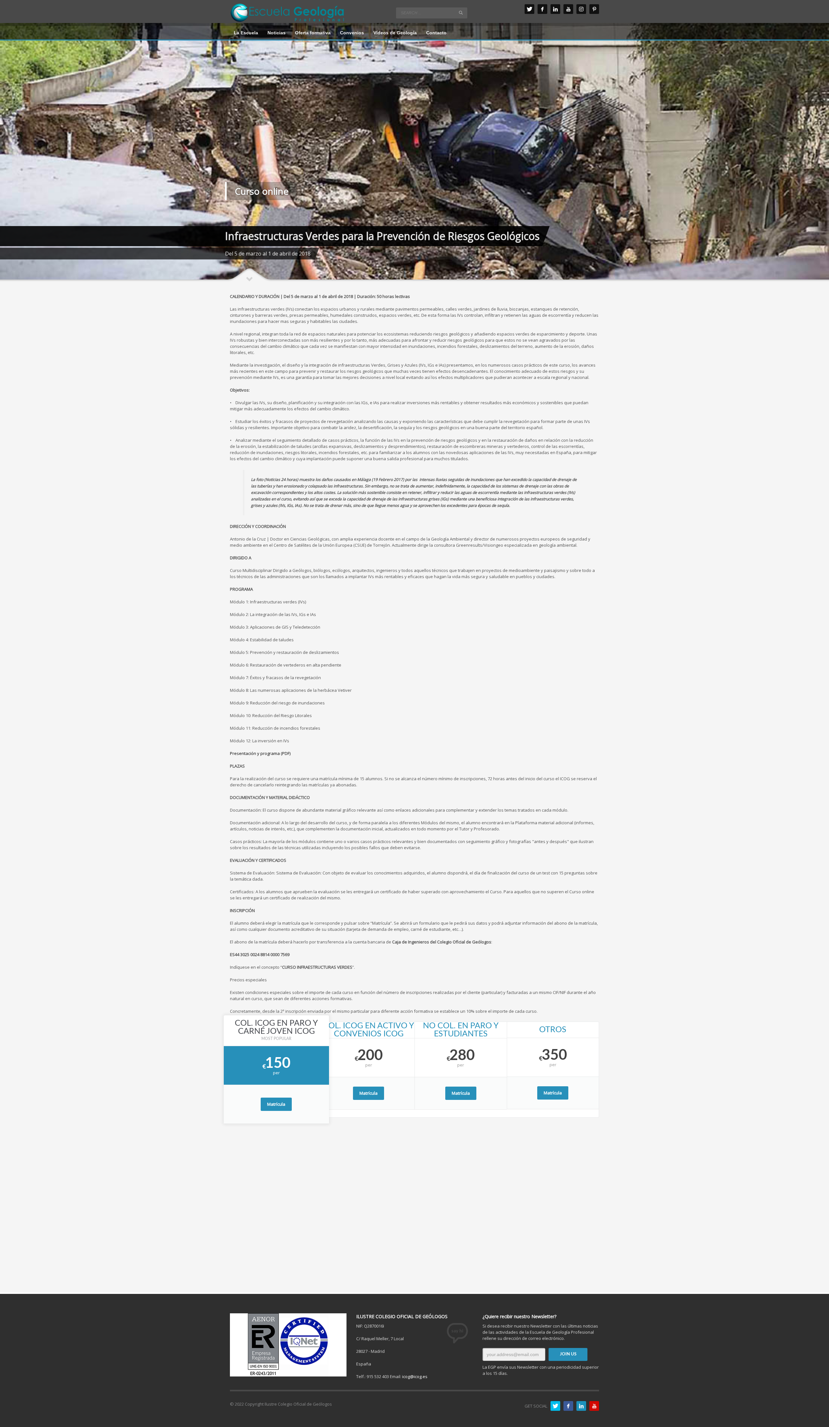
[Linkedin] (555, 9)
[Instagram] (581, 9)
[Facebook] (542, 9)
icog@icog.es (414, 1376)
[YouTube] (568, 9)
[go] (461, 12)
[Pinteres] (594, 9)
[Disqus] (414, 1210)
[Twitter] (529, 9)
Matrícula (276, 1104)
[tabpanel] (414, 152)
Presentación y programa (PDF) (260, 753)
